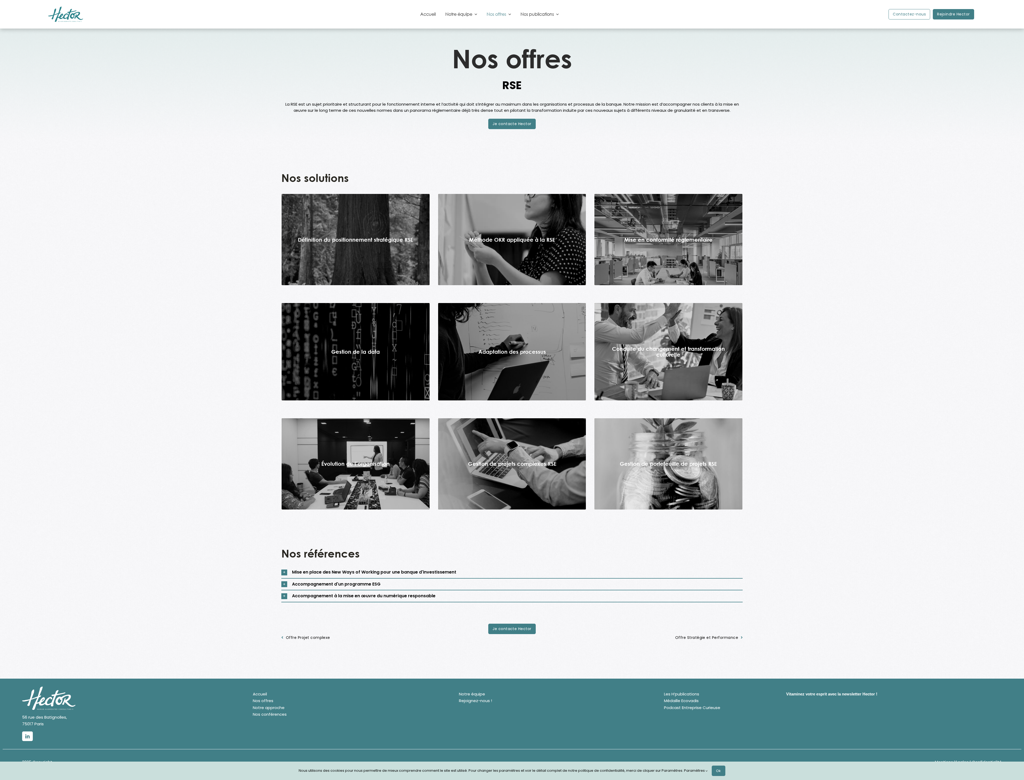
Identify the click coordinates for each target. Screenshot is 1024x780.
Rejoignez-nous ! (475, 700)
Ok (718, 770)
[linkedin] (27, 736)
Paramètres (695, 770)
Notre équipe (472, 694)
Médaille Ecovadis (681, 700)
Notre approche (269, 707)
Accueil (260, 694)
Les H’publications (681, 694)
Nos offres (263, 700)
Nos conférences (270, 714)
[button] (512, 572)
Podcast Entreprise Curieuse (692, 707)
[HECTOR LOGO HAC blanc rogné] (48, 688)
